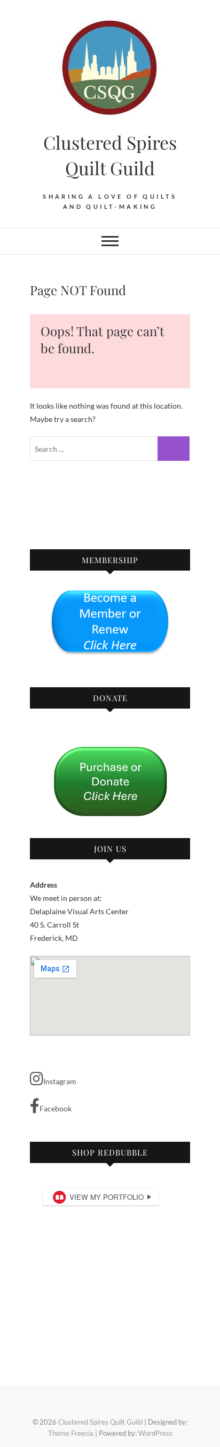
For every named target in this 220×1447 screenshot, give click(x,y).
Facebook (56, 1108)
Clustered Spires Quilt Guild (110, 155)
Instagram (59, 1081)
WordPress (155, 1433)
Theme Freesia (70, 1433)
